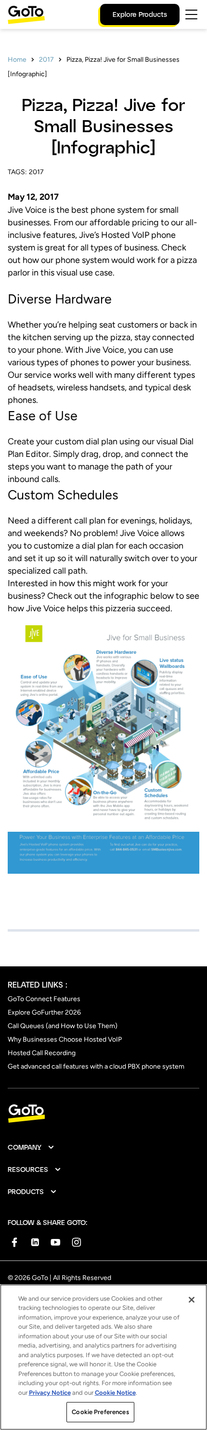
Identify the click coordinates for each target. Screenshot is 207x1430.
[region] (103, 1357)
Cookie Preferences (100, 1412)
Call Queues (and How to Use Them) (62, 1026)
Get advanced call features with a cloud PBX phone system (96, 1066)
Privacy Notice (50, 1392)
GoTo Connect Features (44, 999)
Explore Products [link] (140, 14)
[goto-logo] (103, 1114)
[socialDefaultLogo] (14, 1242)
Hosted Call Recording (42, 1053)
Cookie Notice (115, 1392)
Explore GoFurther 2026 (44, 1012)
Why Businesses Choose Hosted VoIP (65, 1039)
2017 (46, 59)
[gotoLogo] (26, 15)
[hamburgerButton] (191, 14)
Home (17, 59)
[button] (31, 1147)
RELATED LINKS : (37, 984)
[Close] (191, 1299)
